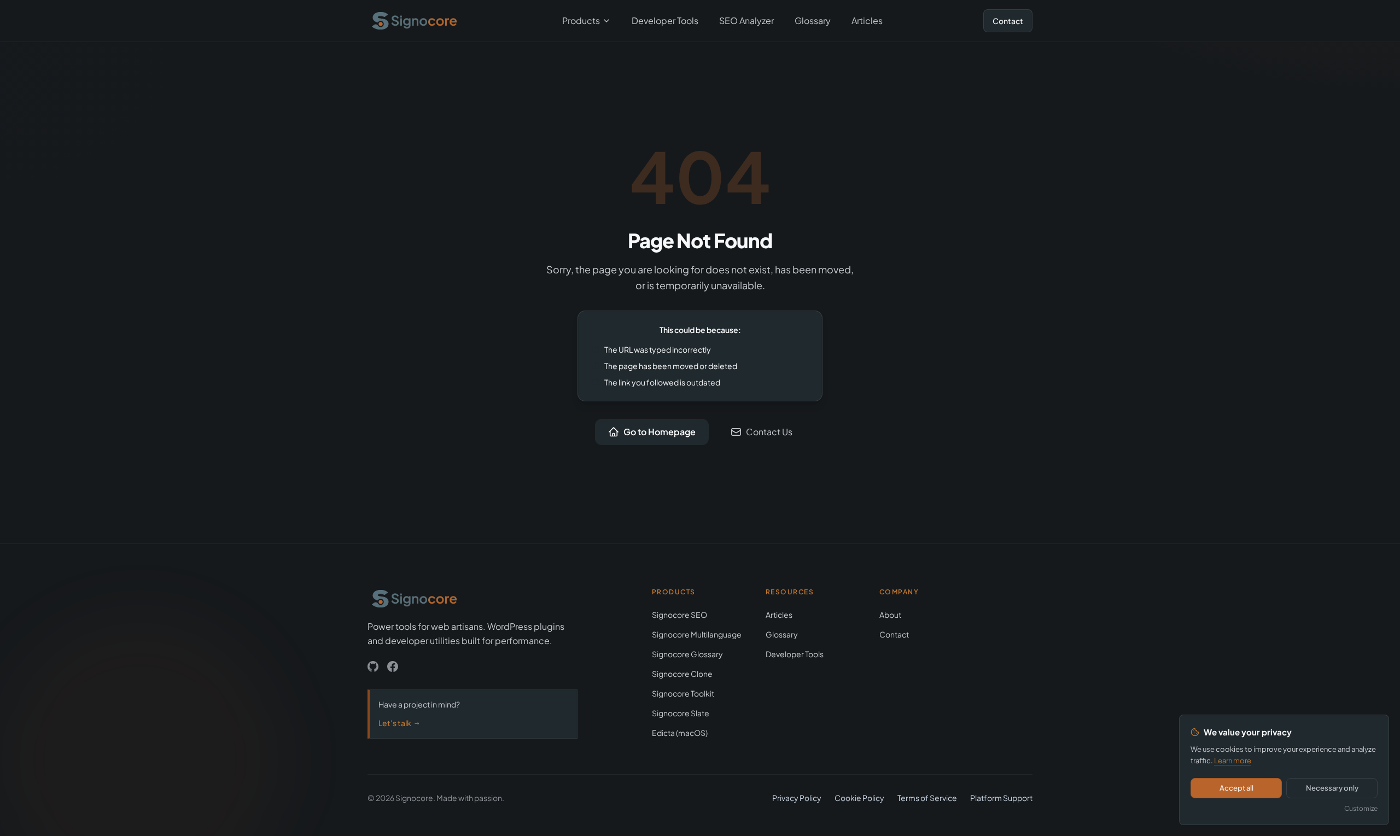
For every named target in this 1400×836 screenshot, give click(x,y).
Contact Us (769, 431)
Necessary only (1332, 788)
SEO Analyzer (746, 20)
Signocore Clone (682, 674)
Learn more (1232, 760)
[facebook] (392, 666)
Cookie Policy (859, 798)
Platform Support (1001, 798)
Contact (1008, 21)
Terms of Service (927, 798)
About (890, 614)
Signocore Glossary (687, 654)
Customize (1361, 808)
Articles (867, 20)
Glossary (813, 20)
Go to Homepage (659, 431)
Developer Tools (665, 20)
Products (581, 20)
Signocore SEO (679, 614)
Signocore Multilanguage (697, 634)
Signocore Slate (680, 713)
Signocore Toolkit (683, 693)
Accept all (1236, 788)
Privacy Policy (796, 798)
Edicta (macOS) (680, 733)
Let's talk (398, 723)
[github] (373, 666)
